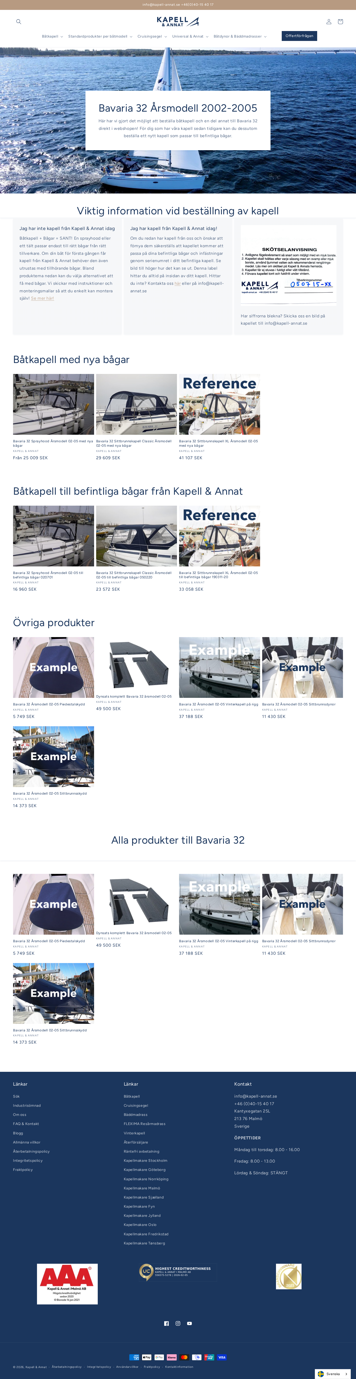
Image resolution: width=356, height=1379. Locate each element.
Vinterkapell (134, 1133)
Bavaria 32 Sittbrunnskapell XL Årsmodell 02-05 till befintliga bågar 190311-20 (218, 575)
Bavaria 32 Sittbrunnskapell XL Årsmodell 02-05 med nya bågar (218, 443)
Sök (16, 1096)
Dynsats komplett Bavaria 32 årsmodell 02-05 (134, 696)
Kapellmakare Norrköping (146, 1179)
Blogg (18, 1133)
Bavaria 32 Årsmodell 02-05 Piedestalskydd (49, 704)
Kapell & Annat (36, 1367)
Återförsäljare (136, 1142)
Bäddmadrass (136, 1114)
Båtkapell (132, 1096)
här (178, 283)
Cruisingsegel (136, 1105)
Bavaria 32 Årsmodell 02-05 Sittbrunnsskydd (50, 793)
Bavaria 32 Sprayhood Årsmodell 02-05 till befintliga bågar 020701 (48, 575)
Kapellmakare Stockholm (146, 1160)
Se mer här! (42, 298)
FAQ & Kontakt (26, 1124)
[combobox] (333, 1374)
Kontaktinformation (179, 1367)
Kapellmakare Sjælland (144, 1197)
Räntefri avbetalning (141, 1151)
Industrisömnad (27, 1105)
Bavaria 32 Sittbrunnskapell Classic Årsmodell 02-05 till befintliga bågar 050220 (134, 575)
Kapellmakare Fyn (139, 1206)
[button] (18, 21)
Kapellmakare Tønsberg (144, 1243)
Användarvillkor (127, 1367)
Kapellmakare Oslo (140, 1225)
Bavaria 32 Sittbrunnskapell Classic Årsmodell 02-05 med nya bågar (134, 443)
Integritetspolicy (27, 1160)
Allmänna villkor (27, 1142)
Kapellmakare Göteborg (145, 1170)
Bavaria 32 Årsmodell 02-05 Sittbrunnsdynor (299, 704)
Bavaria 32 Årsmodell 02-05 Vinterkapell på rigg (218, 704)
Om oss (20, 1114)
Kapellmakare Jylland (142, 1215)
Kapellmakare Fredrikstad (146, 1234)
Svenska (333, 1374)
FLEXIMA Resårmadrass (145, 1124)
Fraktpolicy (23, 1170)
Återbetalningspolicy (31, 1151)
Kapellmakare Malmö (142, 1188)
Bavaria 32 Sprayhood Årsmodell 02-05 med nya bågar (53, 443)
